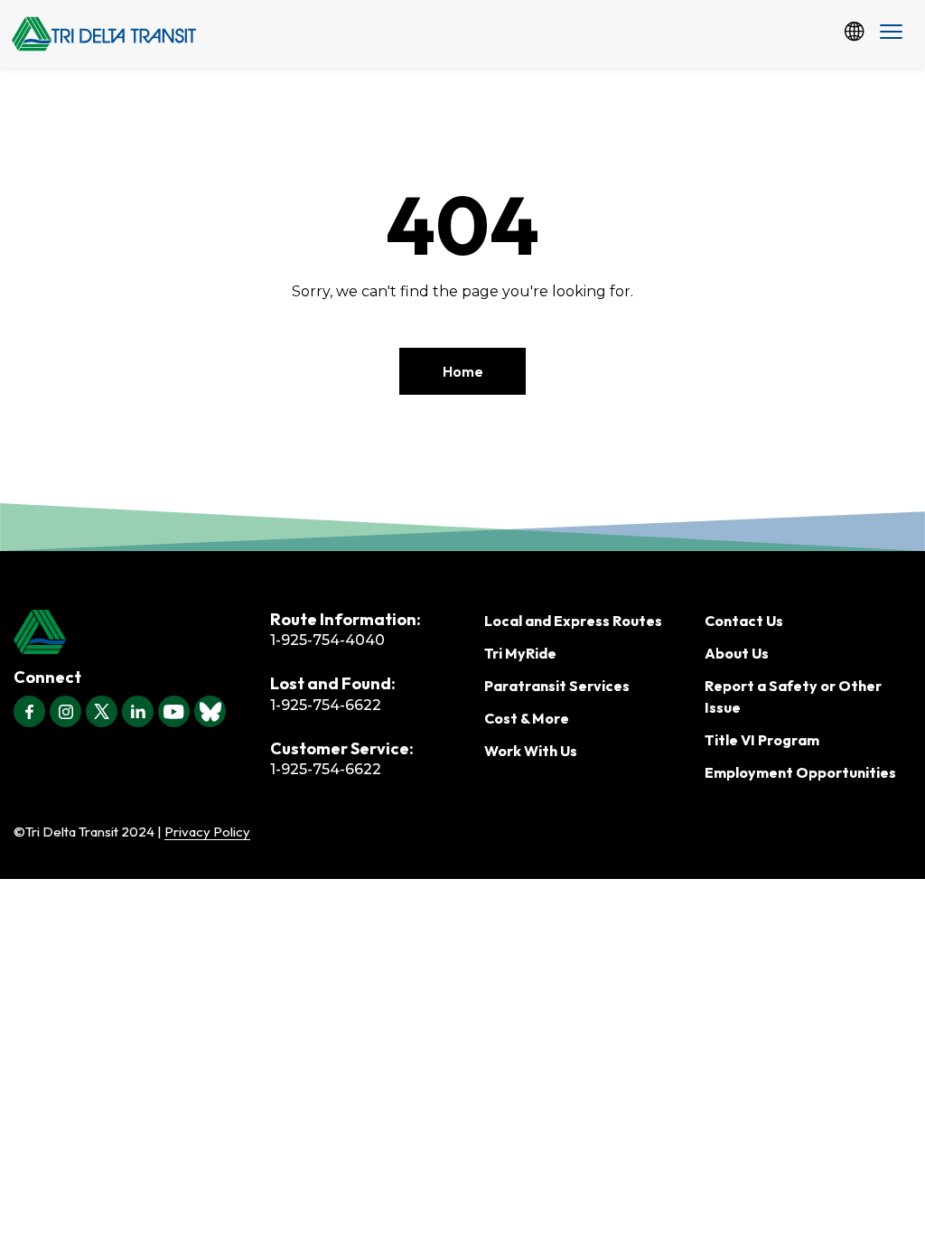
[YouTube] (174, 711)
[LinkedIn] (138, 711)
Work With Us (530, 751)
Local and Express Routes (573, 621)
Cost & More (526, 718)
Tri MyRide (520, 653)
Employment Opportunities (800, 772)
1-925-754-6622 (325, 705)
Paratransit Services (557, 686)
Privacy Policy (207, 831)
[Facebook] (29, 711)
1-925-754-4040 (327, 640)
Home (463, 371)
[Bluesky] (210, 711)
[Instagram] (65, 711)
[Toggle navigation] (891, 34)
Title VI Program (762, 740)
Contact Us (744, 621)
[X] (101, 711)
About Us (737, 653)
